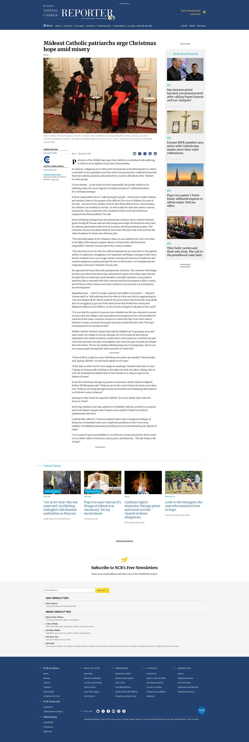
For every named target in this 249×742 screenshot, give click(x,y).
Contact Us (151, 674)
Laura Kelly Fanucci (173, 515)
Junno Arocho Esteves (53, 519)
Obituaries (48, 727)
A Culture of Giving (93, 682)
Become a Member (92, 678)
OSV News (66, 519)
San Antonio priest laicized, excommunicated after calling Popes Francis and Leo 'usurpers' (185, 95)
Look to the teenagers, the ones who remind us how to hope (183, 506)
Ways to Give (90, 687)
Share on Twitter (145, 153)
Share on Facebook (139, 153)
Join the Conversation (52, 175)
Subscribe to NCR (123, 674)
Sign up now (195, 14)
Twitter (103, 711)
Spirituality (104, 26)
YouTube (113, 711)
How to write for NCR (156, 678)
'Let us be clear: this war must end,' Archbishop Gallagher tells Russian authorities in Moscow (60, 507)
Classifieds (48, 722)
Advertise (47, 731)
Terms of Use (105, 719)
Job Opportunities (155, 682)
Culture (79, 26)
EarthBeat (119, 26)
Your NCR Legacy (91, 692)
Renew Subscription (124, 678)
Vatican (68, 26)
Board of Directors (186, 692)
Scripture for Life (51, 696)
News (58, 26)
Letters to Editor (154, 687)
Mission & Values (185, 678)
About (181, 674)
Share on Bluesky (134, 153)
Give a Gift (120, 682)
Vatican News (53, 491)
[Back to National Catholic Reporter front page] (79, 14)
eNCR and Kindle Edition (126, 692)
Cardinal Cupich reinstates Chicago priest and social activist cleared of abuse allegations (142, 509)
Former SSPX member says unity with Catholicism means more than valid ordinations (185, 148)
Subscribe (201, 26)
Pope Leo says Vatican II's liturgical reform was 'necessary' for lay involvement (102, 507)
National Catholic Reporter (202, 711)
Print (155, 153)
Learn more (55, 179)
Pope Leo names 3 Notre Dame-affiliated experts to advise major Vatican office (185, 201)
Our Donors (89, 696)
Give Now (88, 674)
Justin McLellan (91, 519)
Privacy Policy (184, 682)
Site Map (125, 719)
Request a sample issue (126, 696)
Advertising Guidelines (92, 719)
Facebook (108, 711)
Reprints (151, 696)
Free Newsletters (123, 687)
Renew (192, 26)
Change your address (156, 692)
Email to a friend (150, 153)
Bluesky (98, 711)
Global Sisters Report (140, 26)
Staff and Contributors (188, 687)
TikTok (124, 711)
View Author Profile (50, 153)
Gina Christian (131, 523)
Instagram (118, 711)
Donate (184, 26)
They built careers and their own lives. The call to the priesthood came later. (185, 251)
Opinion (91, 26)
